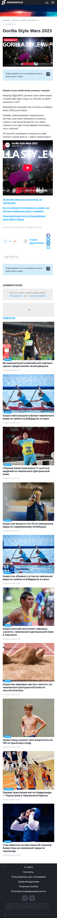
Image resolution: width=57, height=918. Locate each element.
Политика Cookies (28, 886)
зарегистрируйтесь (37, 296)
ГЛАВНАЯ (6, 20)
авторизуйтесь (16, 296)
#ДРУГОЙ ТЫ (11, 257)
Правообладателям (28, 881)
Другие (15, 20)
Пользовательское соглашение (28, 876)
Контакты (28, 871)
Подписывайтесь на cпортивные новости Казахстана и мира (24, 74)
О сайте (28, 867)
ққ (47, 2)
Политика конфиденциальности (28, 891)
